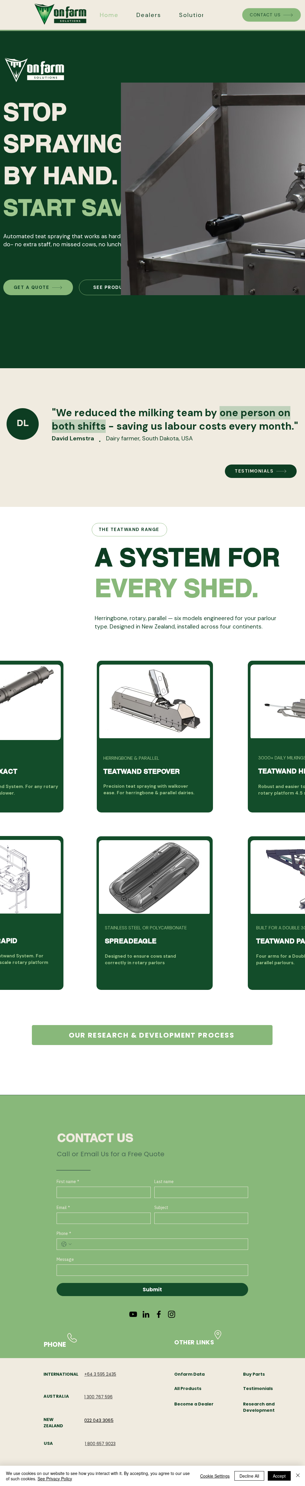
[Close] (297, 1475)
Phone (64, 1233)
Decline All (249, 1476)
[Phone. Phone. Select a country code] (66, 1244)
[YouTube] (133, 1314)
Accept (279, 1476)
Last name (164, 1181)
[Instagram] (171, 1314)
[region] (155, 736)
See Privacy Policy (55, 1479)
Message (65, 1259)
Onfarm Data (189, 1374)
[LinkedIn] (146, 1314)
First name (68, 1181)
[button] (194, 15)
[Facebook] (159, 1314)
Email (63, 1207)
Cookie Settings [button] (215, 1476)
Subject (161, 1207)
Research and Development (259, 1407)
